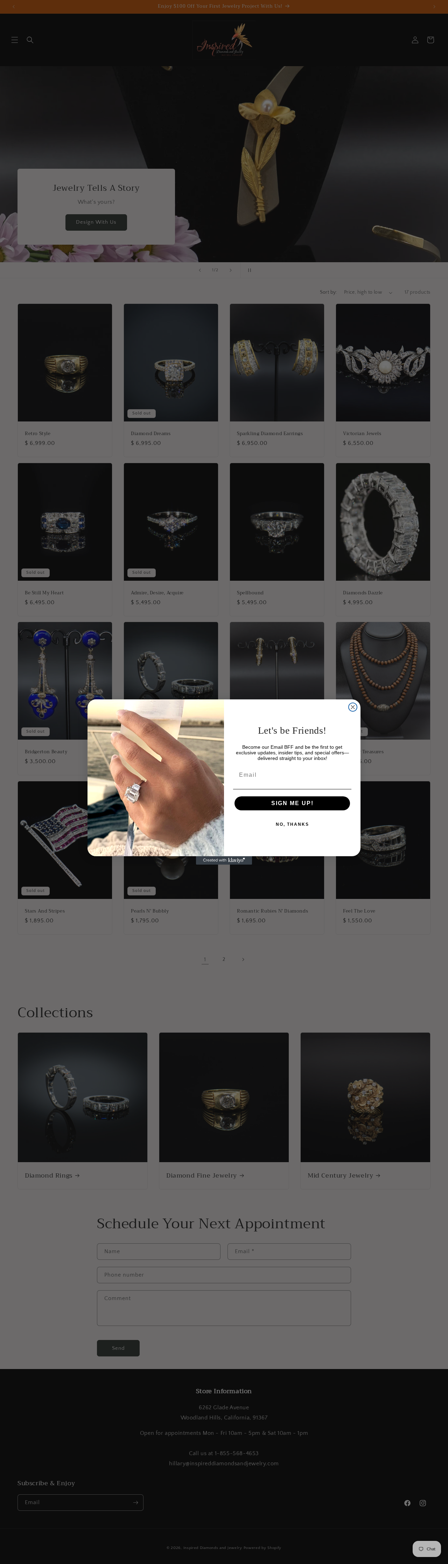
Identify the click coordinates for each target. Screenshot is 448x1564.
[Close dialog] (353, 707)
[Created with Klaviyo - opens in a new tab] (224, 860)
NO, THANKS (292, 824)
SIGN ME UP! (292, 803)
